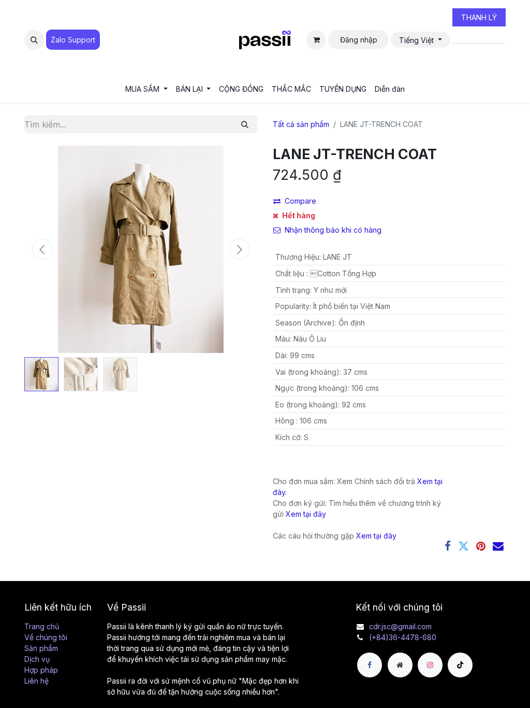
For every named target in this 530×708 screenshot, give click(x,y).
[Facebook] (448, 546)
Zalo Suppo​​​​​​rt (73, 39)
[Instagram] (430, 665)
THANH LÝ (479, 17)
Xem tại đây (306, 513)
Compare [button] (300, 200)
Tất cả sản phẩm (301, 124)
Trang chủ (41, 626)
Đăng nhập (358, 39)
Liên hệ (36, 680)
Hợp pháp (41, 669)
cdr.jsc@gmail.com (400, 626)
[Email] (498, 546)
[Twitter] (463, 546)
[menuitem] (146, 88)
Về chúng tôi (45, 637)
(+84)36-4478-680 (402, 637)
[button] (34, 40)
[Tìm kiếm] (244, 124)
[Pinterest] (480, 546)
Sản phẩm (41, 648)
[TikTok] (460, 665)
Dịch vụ (37, 659)
